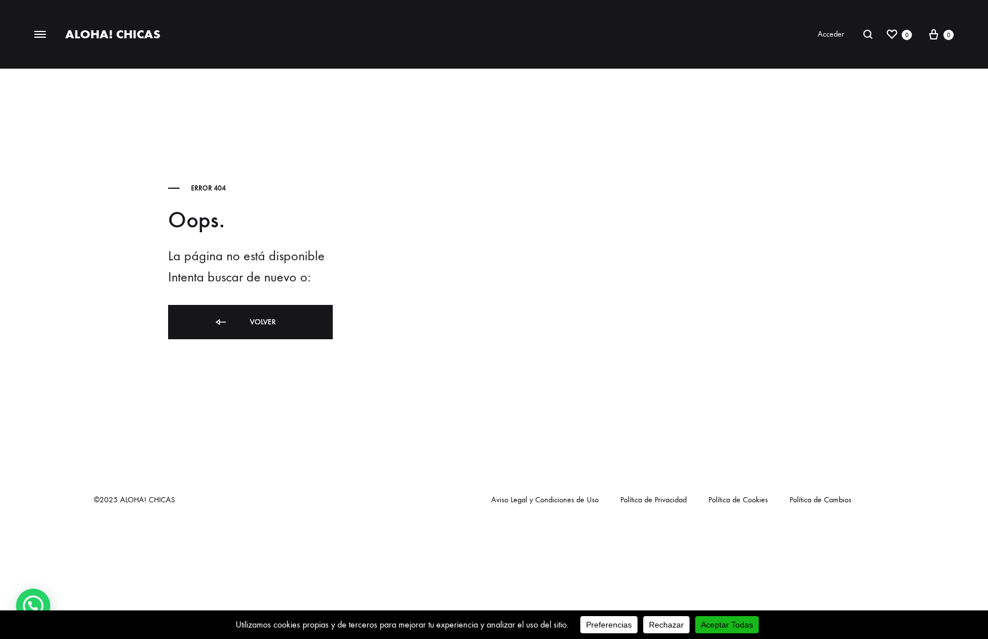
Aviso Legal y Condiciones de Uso (545, 500)
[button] (33, 606)
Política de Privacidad (653, 500)
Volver (262, 322)
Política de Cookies (738, 500)
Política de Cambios (820, 500)
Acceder (831, 34)
